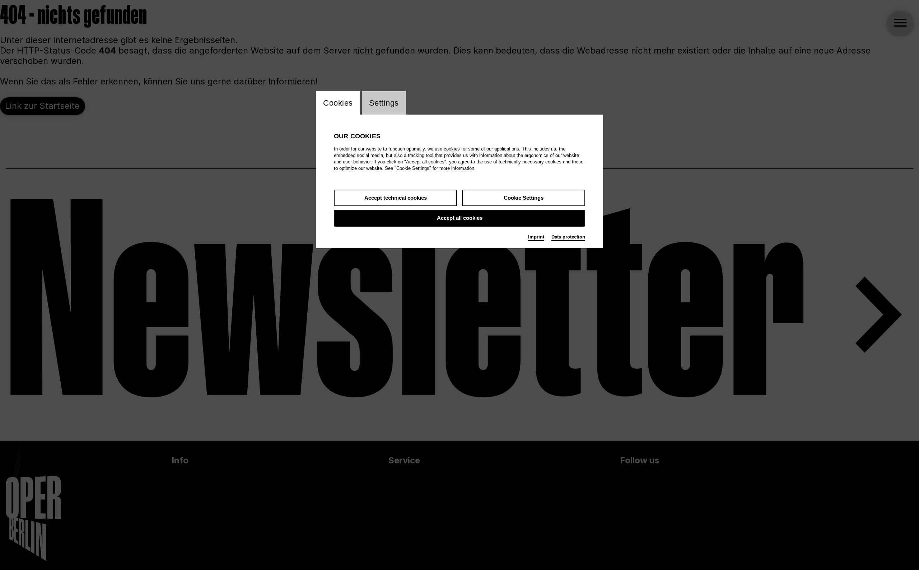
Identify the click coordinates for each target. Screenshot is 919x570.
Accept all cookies (459, 218)
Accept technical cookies (395, 198)
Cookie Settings (524, 198)
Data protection (568, 237)
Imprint (536, 237)
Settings (384, 102)
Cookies (338, 102)
